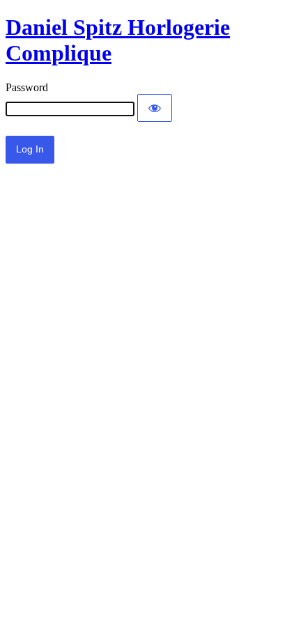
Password (27, 87)
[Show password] (154, 108)
